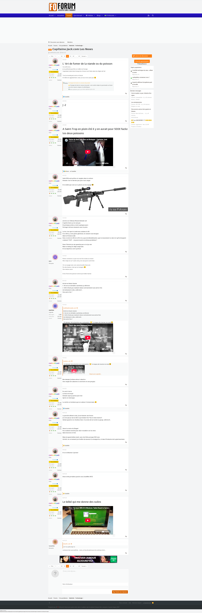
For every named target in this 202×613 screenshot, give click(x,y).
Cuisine (42, 611)
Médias (90, 15)
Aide (130, 603)
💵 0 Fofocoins (109, 15)
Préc (52, 56)
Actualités (60, 15)
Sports (12, 611)
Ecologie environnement (37, 611)
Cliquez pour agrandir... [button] (95, 374)
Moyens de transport (46, 611)
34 (73, 56)
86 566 (59, 316)
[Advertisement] (101, 29)
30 (61, 56)
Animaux (29, 611)
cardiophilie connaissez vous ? (141, 77)
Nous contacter (123, 603)
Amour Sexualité (15, 611)
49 (79, 56)
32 (67, 56)
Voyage (19, 611)
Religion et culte (135, 106)
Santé (33, 611)
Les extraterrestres (136, 102)
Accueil (51, 15)
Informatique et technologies (7, 611)
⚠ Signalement (147, 603)
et (71, 171)
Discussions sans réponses (57, 42)
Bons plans (21, 611)
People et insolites (136, 126)
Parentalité (1, 611)
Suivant (84, 56)
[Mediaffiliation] (142, 64)
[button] (55, 15)
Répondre (126, 93)
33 (70, 56)
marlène (51, 310)
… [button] (58, 56)
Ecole (31, 611)
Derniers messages (135, 91)
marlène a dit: (67, 361)
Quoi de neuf (78, 15)
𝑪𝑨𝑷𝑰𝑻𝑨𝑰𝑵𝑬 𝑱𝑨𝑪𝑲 (54, 52)
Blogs (99, 15)
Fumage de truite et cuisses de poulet (79, 83)
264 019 (59, 75)
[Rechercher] (152, 15)
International (134, 117)
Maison (27, 611)
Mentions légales (137, 603)
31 (64, 56)
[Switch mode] (49, 603)
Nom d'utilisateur (67, 584)
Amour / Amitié (135, 99)
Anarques (24, 611)
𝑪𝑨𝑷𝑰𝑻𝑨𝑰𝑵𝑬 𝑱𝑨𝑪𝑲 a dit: (69, 308)
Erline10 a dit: (66, 544)
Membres (70, 42)
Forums (68, 15)
